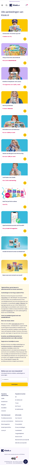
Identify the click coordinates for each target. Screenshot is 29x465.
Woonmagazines (5, 424)
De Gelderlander (19, 409)
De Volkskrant (18, 400)
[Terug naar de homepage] (14, 5)
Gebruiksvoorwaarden (21, 442)
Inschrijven (15, 384)
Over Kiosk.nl (18, 418)
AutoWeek (3, 407)
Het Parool (18, 406)
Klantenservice (19, 421)
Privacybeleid (18, 424)
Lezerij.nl (3, 430)
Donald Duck (4, 401)
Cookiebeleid (18, 430)
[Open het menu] (2, 5)
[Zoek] (6, 5)
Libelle (2, 398)
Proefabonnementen (6, 418)
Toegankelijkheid (19, 433)
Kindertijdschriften (6, 427)
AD (16, 396)
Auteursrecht (18, 436)
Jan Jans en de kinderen (7, 421)
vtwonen (3, 410)
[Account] (26, 5)
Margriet (3, 404)
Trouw (16, 403)
